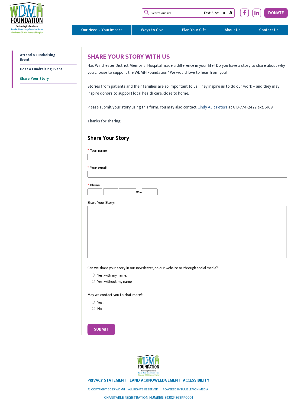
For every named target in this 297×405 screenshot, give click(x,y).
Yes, (100, 303)
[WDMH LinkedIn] (257, 13)
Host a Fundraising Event (41, 69)
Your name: (97, 150)
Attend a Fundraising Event (37, 57)
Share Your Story (34, 79)
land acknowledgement (155, 380)
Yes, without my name (114, 282)
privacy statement (106, 380)
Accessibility (196, 380)
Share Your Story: (101, 203)
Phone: (93, 185)
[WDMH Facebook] (244, 13)
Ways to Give (152, 30)
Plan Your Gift (194, 30)
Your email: (97, 168)
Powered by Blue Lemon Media (185, 389)
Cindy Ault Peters (212, 107)
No (99, 309)
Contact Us (268, 30)
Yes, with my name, (112, 275)
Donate (276, 13)
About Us (232, 30)
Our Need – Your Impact (101, 30)
